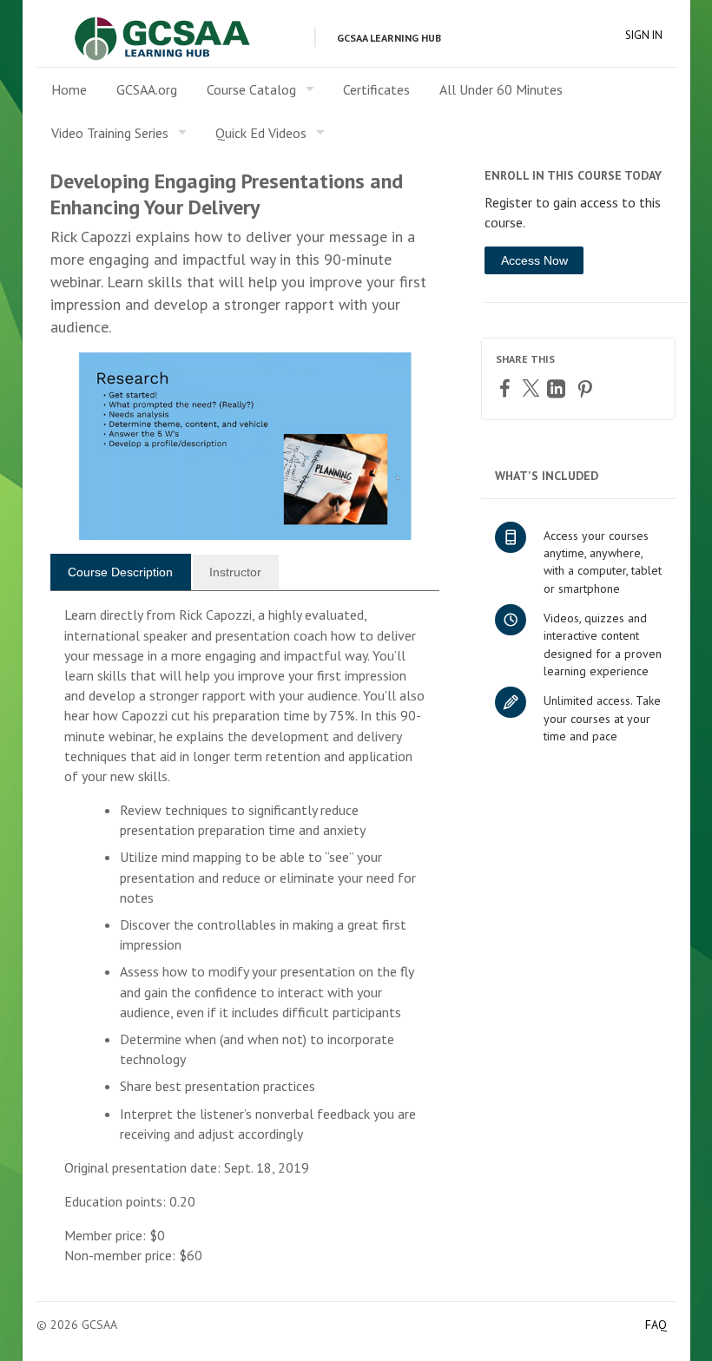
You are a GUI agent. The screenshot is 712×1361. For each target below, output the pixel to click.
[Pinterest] (587, 388)
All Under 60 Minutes (501, 89)
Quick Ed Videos (261, 132)
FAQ (656, 1324)
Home (69, 89)
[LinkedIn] (558, 388)
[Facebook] (507, 387)
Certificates (376, 89)
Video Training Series (109, 132)
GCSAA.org (146, 89)
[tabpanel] (245, 942)
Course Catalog (251, 89)
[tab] (120, 572)
